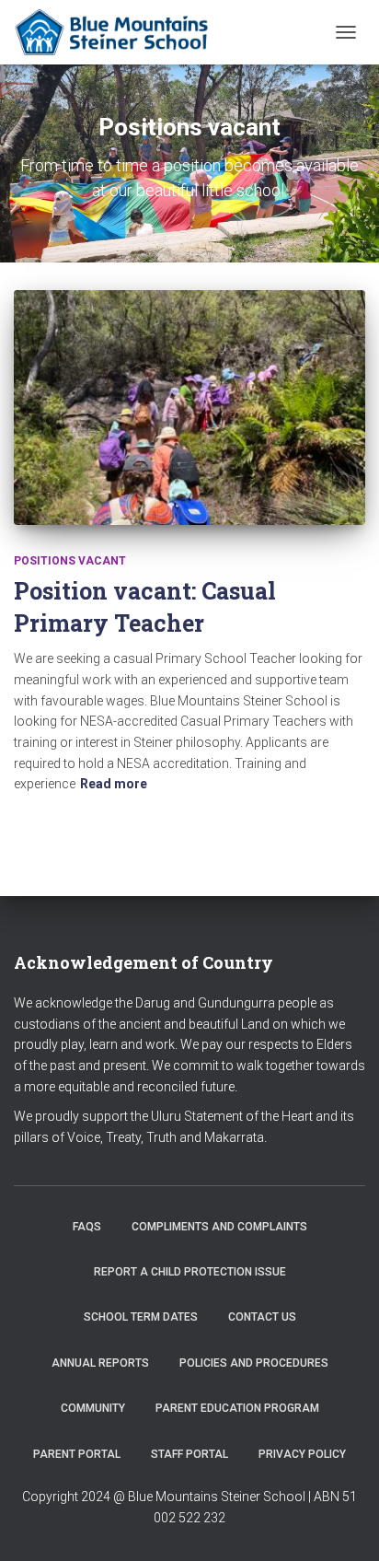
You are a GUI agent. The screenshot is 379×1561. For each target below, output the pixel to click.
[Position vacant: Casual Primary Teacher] (189, 407)
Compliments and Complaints (219, 1226)
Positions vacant (70, 560)
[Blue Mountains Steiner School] (121, 32)
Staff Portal (189, 1454)
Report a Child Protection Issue (190, 1271)
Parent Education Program (237, 1408)
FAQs (87, 1226)
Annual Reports (100, 1363)
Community (93, 1408)
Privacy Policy (302, 1454)
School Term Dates (141, 1317)
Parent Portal (77, 1454)
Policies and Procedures (253, 1363)
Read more (113, 783)
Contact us (262, 1317)
